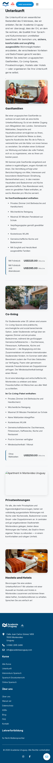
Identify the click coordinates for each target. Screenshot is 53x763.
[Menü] (37, 4)
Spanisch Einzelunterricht (13, 677)
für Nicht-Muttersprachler (13, 738)
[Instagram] (23, 756)
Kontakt (5, 724)
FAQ (4, 719)
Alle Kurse (6, 664)
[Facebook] (29, 756)
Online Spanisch (9, 682)
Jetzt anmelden (25, 4)
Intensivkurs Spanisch (11, 673)
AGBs (4, 710)
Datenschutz (7, 705)
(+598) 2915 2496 (15, 645)
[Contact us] (46, 756)
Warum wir (6, 701)
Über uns (6, 696)
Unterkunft (7, 668)
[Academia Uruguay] (5, 4)
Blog (4, 714)
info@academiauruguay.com (19, 650)
